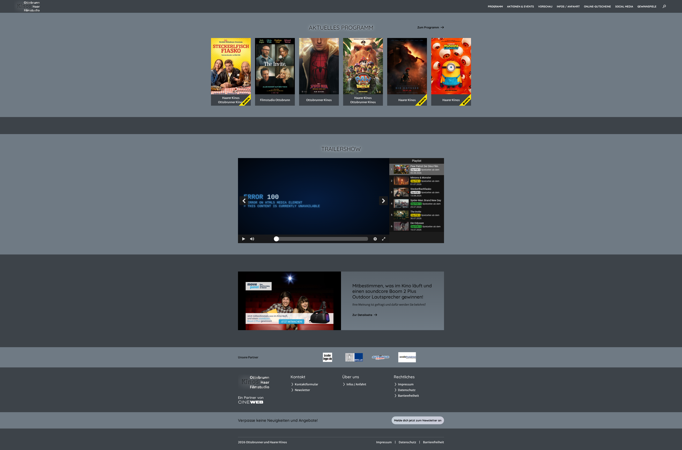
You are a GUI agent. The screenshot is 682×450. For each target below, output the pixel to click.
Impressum (384, 442)
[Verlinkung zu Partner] (327, 357)
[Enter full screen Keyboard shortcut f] (383, 239)
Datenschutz (407, 442)
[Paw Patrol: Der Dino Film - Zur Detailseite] (363, 66)
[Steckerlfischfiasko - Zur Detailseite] (231, 66)
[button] (416, 169)
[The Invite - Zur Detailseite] (275, 66)
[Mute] (252, 239)
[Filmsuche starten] (664, 6)
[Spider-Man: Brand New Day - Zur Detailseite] (319, 66)
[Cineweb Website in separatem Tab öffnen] (251, 402)
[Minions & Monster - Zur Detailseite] (451, 66)
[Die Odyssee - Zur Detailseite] (407, 66)
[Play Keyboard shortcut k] (243, 239)
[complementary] (313, 200)
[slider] (322, 239)
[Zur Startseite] (39, 6)
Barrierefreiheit (433, 442)
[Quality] (375, 239)
